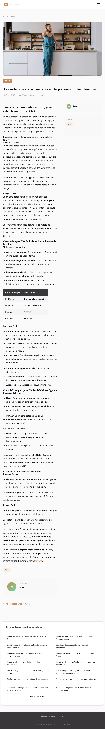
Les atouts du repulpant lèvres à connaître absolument (72, 646)
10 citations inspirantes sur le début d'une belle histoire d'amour (74, 688)
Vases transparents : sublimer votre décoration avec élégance (76, 680)
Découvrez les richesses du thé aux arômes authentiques (24, 663)
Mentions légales (48, 716)
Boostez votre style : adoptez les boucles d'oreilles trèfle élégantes (27, 646)
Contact (61, 716)
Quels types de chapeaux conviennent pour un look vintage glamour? (27, 688)
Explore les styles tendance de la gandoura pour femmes (75, 654)
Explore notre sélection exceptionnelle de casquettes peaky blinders (28, 680)
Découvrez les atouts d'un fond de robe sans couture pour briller (77, 663)
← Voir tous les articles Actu (16, 604)
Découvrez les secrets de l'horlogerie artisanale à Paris (26, 637)
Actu (13, 16)
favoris (38, 561)
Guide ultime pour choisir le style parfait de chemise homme (28, 697)
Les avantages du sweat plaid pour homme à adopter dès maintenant (74, 671)
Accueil (6, 16)
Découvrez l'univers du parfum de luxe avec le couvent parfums (25, 654)
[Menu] (98, 4)
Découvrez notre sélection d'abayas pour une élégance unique (74, 637)
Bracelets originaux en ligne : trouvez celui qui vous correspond (28, 671)
